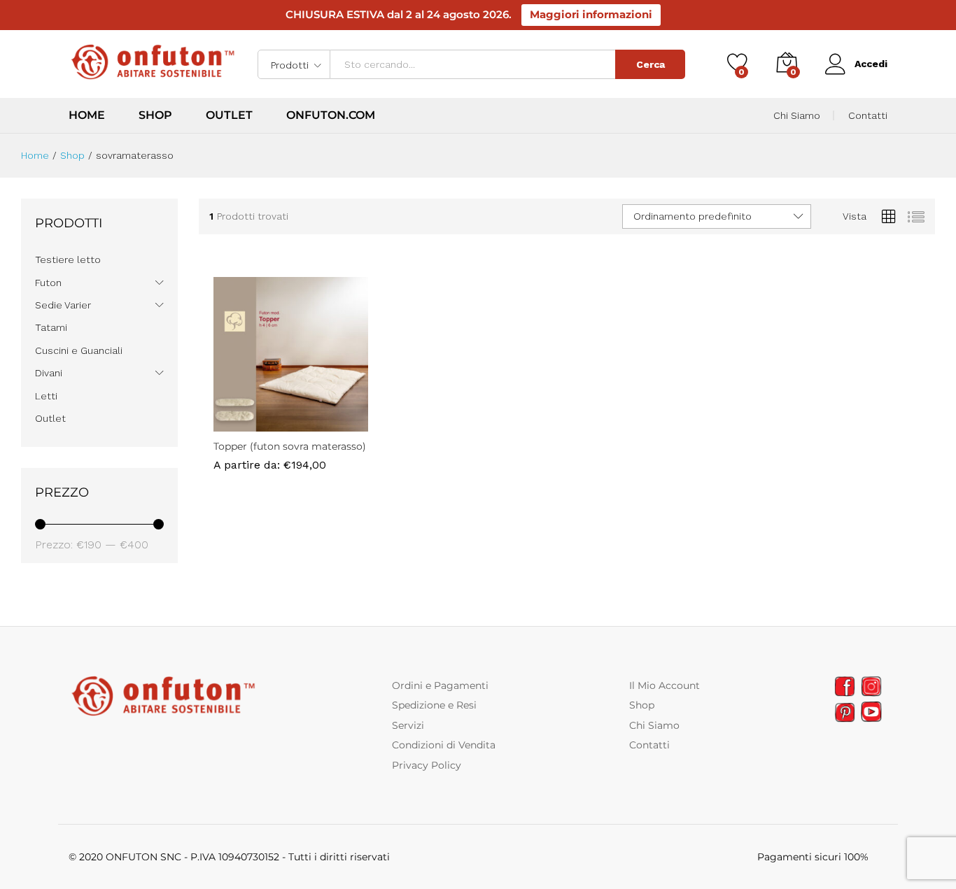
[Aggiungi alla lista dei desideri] (306, 423)
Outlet (229, 115)
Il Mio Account (664, 685)
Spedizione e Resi (434, 705)
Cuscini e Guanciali (78, 350)
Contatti (867, 115)
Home (87, 115)
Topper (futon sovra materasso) (289, 446)
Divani (48, 372)
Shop (155, 115)
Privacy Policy (426, 765)
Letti (46, 395)
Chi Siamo (796, 115)
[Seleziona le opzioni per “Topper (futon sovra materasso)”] (242, 423)
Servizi (408, 725)
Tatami (51, 327)
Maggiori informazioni (591, 14)
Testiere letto (68, 259)
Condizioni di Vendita (443, 745)
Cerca (650, 64)
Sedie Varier (63, 305)
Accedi (871, 63)
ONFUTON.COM (330, 115)
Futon (48, 282)
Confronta (339, 423)
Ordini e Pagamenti (440, 685)
